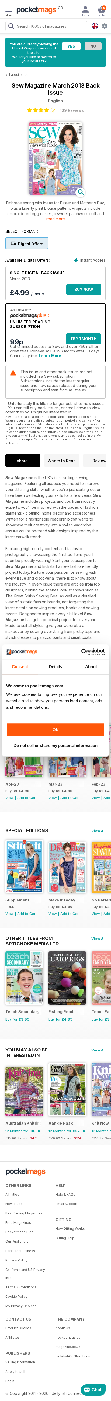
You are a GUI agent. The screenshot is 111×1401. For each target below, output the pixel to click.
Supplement (17, 900)
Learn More (50, 355)
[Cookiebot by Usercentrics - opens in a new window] (81, 651)
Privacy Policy (16, 1260)
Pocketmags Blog (19, 1232)
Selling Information (20, 1362)
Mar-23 (55, 784)
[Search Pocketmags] (11, 26)
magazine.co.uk (68, 1347)
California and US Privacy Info (25, 1274)
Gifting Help (65, 1238)
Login (9, 1381)
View (9, 798)
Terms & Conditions (21, 1287)
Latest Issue (19, 75)
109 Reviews (72, 110)
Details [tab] (55, 666)
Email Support (66, 1204)
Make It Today (61, 900)
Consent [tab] (20, 666)
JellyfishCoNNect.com (73, 1356)
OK (56, 730)
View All (98, 831)
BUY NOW (83, 289)
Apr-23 (12, 784)
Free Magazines (18, 1223)
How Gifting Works (70, 1229)
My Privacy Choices (21, 1306)
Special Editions (26, 830)
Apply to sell (15, 1372)
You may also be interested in (26, 1050)
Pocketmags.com (70, 1337)
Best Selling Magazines (24, 1213)
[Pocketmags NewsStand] (35, 10)
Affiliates (12, 1337)
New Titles (14, 1204)
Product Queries (18, 1328)
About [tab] (91, 666)
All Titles (12, 1194)
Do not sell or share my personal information (55, 745)
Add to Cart (27, 798)
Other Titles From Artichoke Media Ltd (32, 938)
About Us (63, 1328)
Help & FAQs (65, 1194)
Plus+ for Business (20, 1251)
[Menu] (8, 10)
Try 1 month (83, 338)
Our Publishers (17, 1241)
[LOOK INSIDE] (55, 193)
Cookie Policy (16, 1297)
